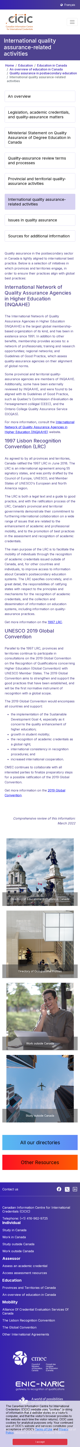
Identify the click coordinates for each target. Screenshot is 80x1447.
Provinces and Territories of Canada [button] (29, 1288)
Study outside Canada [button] (18, 1244)
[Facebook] (59, 1189)
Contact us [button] (10, 1189)
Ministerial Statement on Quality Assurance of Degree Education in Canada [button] (39, 138)
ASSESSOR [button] (11, 1258)
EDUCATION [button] (12, 1280)
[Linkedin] (75, 1189)
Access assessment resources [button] (24, 1273)
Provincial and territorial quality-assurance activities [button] (37, 181)
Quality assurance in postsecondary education (43, 73)
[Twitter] (67, 1189)
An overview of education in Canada (36, 69)
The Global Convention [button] (19, 1327)
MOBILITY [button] (10, 1302)
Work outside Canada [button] (18, 1251)
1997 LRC (55, 622)
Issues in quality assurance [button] (32, 220)
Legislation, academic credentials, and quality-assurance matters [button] (39, 114)
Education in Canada (52, 65)
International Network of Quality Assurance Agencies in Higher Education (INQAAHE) (39, 427)
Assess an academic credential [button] (24, 1266)
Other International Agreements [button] (25, 1334)
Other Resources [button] (40, 1162)
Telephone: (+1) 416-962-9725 (25, 1218)
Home (9, 65)
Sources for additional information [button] (39, 236)
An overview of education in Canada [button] (29, 1295)
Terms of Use (43, 1429)
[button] (19, 22)
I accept (40, 1441)
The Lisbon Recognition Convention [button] (28, 1320)
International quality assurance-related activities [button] (37, 201)
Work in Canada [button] (14, 1237)
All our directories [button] (40, 1142)
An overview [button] (19, 96)
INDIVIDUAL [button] (11, 1222)
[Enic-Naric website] (40, 1386)
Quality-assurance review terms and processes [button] (37, 160)
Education (25, 65)
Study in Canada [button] (14, 1230)
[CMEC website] (40, 1365)
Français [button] (69, 4)
